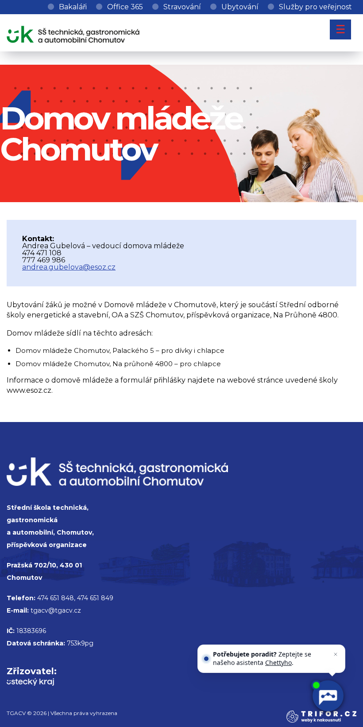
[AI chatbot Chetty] (328, 696)
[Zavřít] (335, 654)
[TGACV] (73, 32)
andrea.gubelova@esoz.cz (69, 267)
